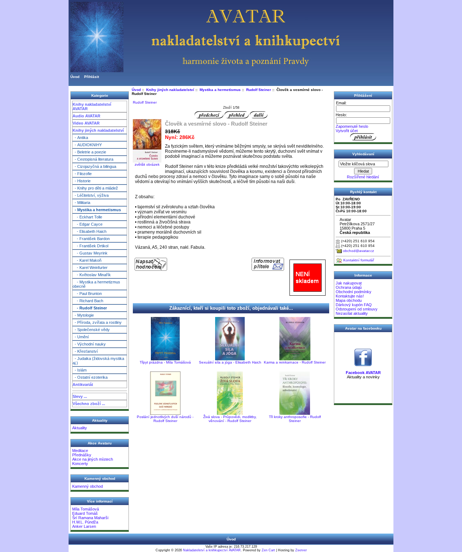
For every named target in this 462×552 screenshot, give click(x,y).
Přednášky (81, 455)
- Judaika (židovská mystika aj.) (98, 360)
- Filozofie (82, 173)
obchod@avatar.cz (358, 251)
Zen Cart (268, 550)
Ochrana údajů (349, 287)
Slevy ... (80, 396)
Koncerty (80, 463)
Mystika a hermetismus (220, 90)
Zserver (301, 550)
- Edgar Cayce (88, 224)
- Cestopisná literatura (93, 159)
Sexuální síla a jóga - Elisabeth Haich (230, 362)
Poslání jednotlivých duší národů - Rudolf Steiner (165, 419)
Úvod (74, 77)
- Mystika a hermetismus (97, 210)
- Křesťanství (85, 351)
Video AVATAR (86, 123)
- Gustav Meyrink (90, 253)
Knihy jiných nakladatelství (98, 130)
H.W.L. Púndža (85, 522)
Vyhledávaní (363, 154)
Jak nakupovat (349, 283)
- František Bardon (91, 238)
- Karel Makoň (87, 260)
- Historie (82, 181)
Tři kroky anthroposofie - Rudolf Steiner (295, 419)
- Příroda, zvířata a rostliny (97, 322)
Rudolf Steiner (258, 90)
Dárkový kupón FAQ (354, 305)
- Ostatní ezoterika (90, 377)
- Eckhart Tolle (87, 217)
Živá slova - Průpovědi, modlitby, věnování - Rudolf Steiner (230, 419)
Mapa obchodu (349, 300)
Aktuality (79, 428)
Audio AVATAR (86, 116)
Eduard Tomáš (85, 513)
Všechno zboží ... (89, 403)
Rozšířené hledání (363, 177)
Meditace (80, 450)
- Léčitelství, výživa (91, 195)
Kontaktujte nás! (350, 296)
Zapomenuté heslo (352, 126)
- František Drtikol (90, 246)
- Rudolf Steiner (90, 308)
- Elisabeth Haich (89, 231)
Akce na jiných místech (92, 459)
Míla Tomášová (85, 509)
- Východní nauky (89, 344)
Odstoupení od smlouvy (357, 309)
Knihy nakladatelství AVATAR (92, 106)
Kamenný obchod (87, 486)
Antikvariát (83, 384)
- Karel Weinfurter (90, 267)
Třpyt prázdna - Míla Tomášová (165, 362)
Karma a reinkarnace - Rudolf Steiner (295, 362)
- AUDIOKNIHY (87, 145)
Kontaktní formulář (358, 260)
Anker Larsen (84, 526)
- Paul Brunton (87, 293)
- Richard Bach (88, 301)
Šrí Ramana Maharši (90, 518)
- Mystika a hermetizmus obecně (96, 284)
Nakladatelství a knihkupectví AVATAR (212, 550)
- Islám (80, 370)
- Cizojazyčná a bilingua (94, 166)
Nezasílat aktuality (352, 313)
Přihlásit (91, 77)
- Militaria (81, 202)
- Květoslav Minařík (92, 275)
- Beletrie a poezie (89, 152)
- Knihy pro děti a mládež (95, 188)
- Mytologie (83, 315)
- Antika (80, 137)
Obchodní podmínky (353, 292)
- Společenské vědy (91, 329)
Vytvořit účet (347, 131)
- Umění (81, 337)
